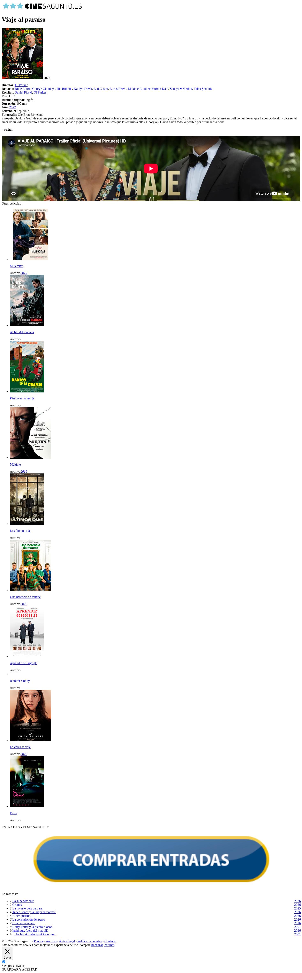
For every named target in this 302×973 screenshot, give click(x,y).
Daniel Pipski (23, 92)
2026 (297, 901)
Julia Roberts (63, 88)
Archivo (51, 941)
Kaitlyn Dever (83, 88)
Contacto (110, 941)
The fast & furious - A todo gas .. (35, 934)
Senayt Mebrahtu (181, 88)
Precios (38, 941)
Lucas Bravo (118, 88)
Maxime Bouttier (139, 88)
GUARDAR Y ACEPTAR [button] (19, 969)
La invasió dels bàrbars (27, 908)
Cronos (17, 904)
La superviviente (23, 901)
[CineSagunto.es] (43, 9)
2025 (297, 908)
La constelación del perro (28, 919)
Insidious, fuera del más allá (30, 930)
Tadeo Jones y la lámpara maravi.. (34, 912)
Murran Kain (159, 88)
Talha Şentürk (203, 88)
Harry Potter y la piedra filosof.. (32, 927)
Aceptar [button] (85, 945)
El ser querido (21, 915)
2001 (297, 927)
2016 (24, 471)
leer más (109, 945)
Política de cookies (89, 941)
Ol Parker (21, 85)
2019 (24, 273)
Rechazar (97, 945)
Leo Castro (101, 88)
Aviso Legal (67, 941)
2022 (12, 107)
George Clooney (43, 88)
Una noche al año (23, 923)
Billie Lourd (23, 88)
